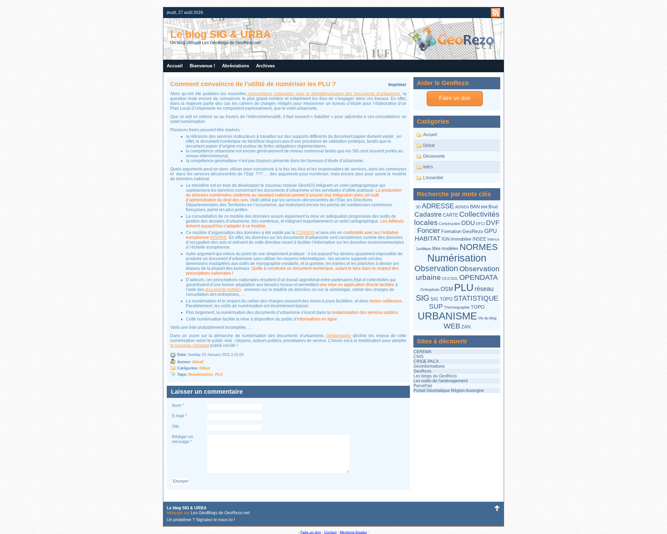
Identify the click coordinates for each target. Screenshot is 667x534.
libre (436, 248)
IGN (446, 239)
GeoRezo (472, 231)
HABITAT (427, 238)
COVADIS (305, 232)
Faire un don (454, 98)
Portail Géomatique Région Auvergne (448, 390)
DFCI (480, 224)
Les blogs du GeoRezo (435, 376)
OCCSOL (450, 278)
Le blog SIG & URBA (220, 34)
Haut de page (496, 507)
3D (418, 207)
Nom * (178, 405)
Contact (330, 532)
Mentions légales (353, 532)
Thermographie (457, 307)
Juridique (423, 249)
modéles (450, 248)
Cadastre (428, 214)
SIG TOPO (441, 299)
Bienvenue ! (202, 65)
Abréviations (235, 65)
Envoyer (181, 481)
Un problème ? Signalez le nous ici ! (201, 519)
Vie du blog (487, 318)
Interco (493, 239)
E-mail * (179, 416)
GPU (490, 231)
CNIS (418, 356)
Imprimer (397, 84)
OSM (446, 289)
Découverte (434, 156)
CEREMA (422, 351)
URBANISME (447, 316)
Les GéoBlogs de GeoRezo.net (220, 512)
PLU (464, 287)
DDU (468, 222)
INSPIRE (218, 237)
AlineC (198, 362)
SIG (422, 297)
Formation (451, 231)
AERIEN (462, 207)
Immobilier (461, 239)
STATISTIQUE (476, 298)
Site (175, 426)
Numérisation (456, 258)
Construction (449, 224)
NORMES (479, 247)
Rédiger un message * (182, 439)
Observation (436, 268)
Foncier (428, 230)
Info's (428, 167)
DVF (493, 222)
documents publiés (223, 289)
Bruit (493, 206)
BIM (484, 207)
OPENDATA (478, 277)
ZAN (465, 326)
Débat (429, 145)
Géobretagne (338, 335)
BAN (475, 206)
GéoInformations (429, 366)
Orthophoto (429, 289)
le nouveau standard (189, 345)
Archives (265, 65)
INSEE (479, 239)
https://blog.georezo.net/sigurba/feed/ (495, 12)
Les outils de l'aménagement (440, 380)
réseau (484, 288)
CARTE (450, 215)
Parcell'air (422, 385)
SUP (436, 306)
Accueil (175, 65)
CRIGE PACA (426, 361)
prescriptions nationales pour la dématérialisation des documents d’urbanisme (323, 93)
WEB (452, 326)
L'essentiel (433, 177)
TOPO (478, 307)
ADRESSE (438, 206)
